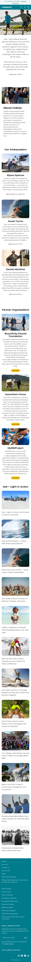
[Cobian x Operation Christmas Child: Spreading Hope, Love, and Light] (15, 615)
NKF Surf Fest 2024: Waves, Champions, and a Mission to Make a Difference (13, 661)
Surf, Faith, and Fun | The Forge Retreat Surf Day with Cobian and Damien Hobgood (15, 692)
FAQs (3, 874)
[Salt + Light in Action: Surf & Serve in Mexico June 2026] (15, 500)
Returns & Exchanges (9, 877)
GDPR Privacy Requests (10, 913)
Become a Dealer (8, 904)
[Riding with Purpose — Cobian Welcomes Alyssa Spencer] (15, 529)
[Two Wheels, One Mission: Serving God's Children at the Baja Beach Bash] (15, 740)
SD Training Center (10, 286)
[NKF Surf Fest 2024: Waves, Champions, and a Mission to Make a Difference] (15, 646)
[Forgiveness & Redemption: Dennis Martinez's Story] (15, 835)
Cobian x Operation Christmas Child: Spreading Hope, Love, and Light (15, 629)
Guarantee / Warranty (9, 898)
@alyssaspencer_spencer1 (15, 194)
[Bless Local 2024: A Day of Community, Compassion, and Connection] (15, 772)
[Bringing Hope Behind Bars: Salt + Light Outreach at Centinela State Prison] (15, 803)
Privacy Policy (6, 892)
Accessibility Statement (10, 901)
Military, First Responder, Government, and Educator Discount (15, 881)
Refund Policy (6, 889)
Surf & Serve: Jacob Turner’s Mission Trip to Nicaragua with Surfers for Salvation (14, 723)
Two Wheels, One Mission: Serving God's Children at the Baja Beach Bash (15, 755)
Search (4, 861)
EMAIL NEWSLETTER (11, 926)
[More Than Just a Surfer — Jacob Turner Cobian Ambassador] (15, 557)
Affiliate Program (7, 907)
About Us (5, 864)
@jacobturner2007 (15, 244)
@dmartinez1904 (15, 294)
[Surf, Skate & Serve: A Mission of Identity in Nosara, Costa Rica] (15, 586)
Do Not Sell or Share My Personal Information (13, 918)
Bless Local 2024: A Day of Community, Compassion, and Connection (14, 787)
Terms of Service (7, 895)
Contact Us (5, 867)
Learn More (16, 371)
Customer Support (11, 950)
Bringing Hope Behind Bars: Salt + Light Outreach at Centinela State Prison (15, 818)
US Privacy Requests (9, 910)
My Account (6, 870)
